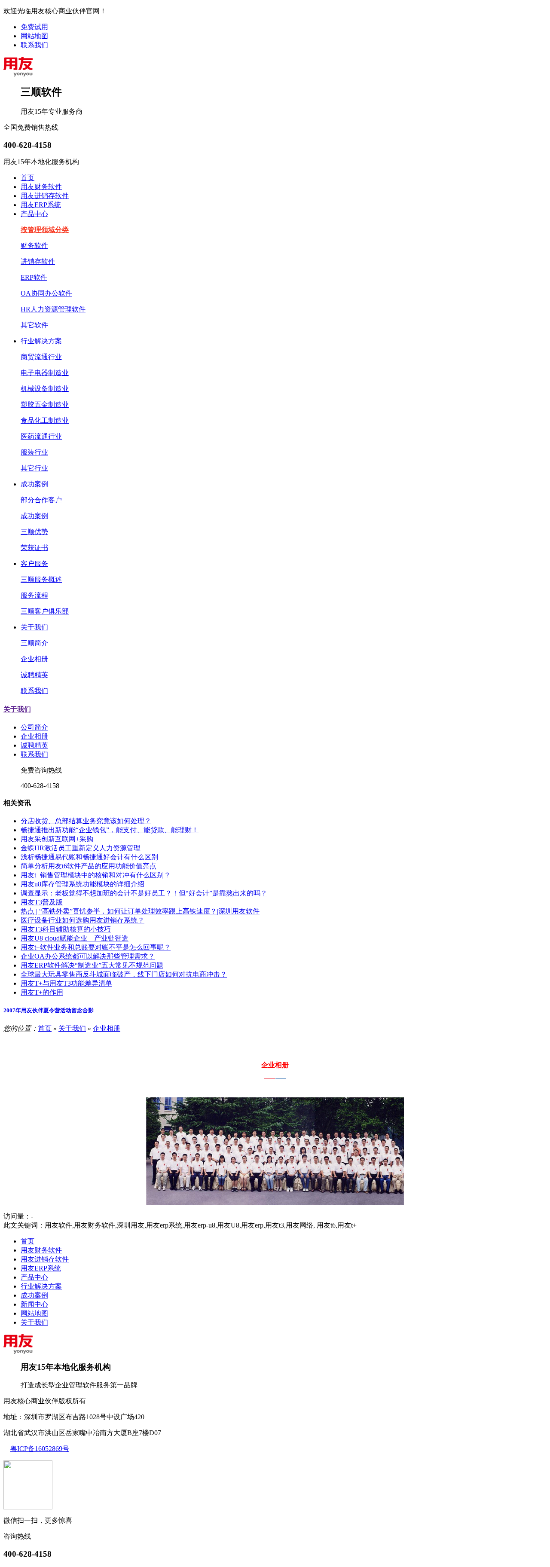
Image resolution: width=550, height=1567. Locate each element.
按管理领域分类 (45, 229)
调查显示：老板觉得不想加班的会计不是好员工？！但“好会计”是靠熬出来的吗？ (144, 893)
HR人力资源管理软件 (53, 309)
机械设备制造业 (45, 388)
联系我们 (34, 45)
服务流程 (34, 595)
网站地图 (34, 36)
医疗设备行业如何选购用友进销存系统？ (82, 920)
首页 (27, 177)
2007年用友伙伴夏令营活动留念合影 (48, 1010)
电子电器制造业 (45, 372)
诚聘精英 (34, 674)
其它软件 (34, 325)
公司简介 (34, 727)
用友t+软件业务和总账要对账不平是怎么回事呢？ (96, 947)
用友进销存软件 (45, 195)
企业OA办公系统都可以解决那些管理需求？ (88, 956)
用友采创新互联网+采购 (57, 839)
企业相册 (34, 659)
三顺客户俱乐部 (45, 611)
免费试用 (34, 27)
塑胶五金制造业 (45, 404)
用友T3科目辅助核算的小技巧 (66, 929)
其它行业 (34, 468)
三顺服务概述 (41, 579)
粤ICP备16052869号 (39, 1448)
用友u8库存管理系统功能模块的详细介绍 (82, 884)
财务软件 (34, 245)
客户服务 (34, 563)
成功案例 (34, 484)
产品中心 (34, 213)
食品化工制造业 (45, 420)
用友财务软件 (41, 186)
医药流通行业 (41, 436)
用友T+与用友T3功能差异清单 (66, 983)
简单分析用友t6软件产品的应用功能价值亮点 (88, 866)
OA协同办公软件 (46, 293)
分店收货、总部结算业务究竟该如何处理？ (86, 821)
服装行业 (34, 452)
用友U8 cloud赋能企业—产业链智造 (74, 938)
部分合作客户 (41, 500)
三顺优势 (34, 531)
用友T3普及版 (42, 902)
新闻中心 (34, 1304)
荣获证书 (34, 547)
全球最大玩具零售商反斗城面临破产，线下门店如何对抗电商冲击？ (124, 974)
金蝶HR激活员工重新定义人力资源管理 (81, 848)
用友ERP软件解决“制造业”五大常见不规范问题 (92, 965)
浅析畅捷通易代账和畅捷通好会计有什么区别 (89, 857)
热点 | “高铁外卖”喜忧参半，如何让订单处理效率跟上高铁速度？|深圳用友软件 (140, 911)
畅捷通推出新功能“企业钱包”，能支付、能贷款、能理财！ (110, 830)
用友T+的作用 (42, 992)
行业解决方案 (41, 341)
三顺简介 (34, 643)
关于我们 (34, 627)
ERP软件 (34, 277)
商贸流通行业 (41, 356)
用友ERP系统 (41, 204)
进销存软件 (38, 261)
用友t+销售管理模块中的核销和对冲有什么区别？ (96, 875)
